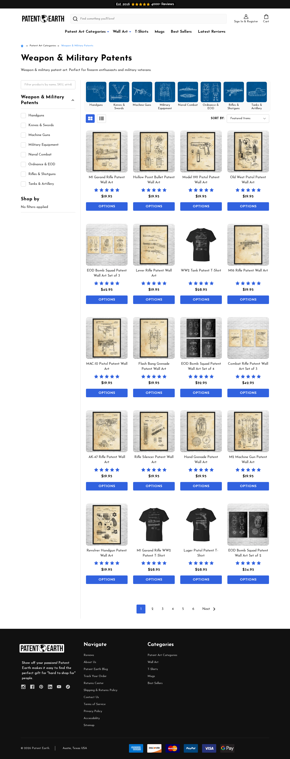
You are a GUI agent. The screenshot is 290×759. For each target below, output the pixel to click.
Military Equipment (43, 145)
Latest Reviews (211, 32)
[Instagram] (23, 687)
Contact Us (91, 697)
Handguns (36, 115)
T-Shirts (141, 32)
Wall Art (120, 32)
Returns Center (94, 683)
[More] (108, 32)
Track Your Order (95, 676)
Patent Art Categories (85, 32)
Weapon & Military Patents (42, 100)
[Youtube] (59, 687)
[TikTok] (68, 687)
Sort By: (217, 118)
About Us (90, 662)
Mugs (160, 32)
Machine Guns (39, 135)
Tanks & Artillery (41, 184)
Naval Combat (40, 154)
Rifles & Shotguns (42, 174)
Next (206, 609)
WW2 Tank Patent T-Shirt (201, 270)
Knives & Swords (41, 125)
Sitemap (89, 725)
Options (107, 206)
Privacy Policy (93, 711)
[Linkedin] (50, 687)
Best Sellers (181, 32)
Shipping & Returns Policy (100, 690)
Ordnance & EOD (41, 164)
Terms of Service (95, 704)
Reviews (89, 655)
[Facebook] (32, 687)
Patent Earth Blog (96, 669)
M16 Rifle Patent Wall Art (248, 270)
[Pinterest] (41, 687)
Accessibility (92, 718)
